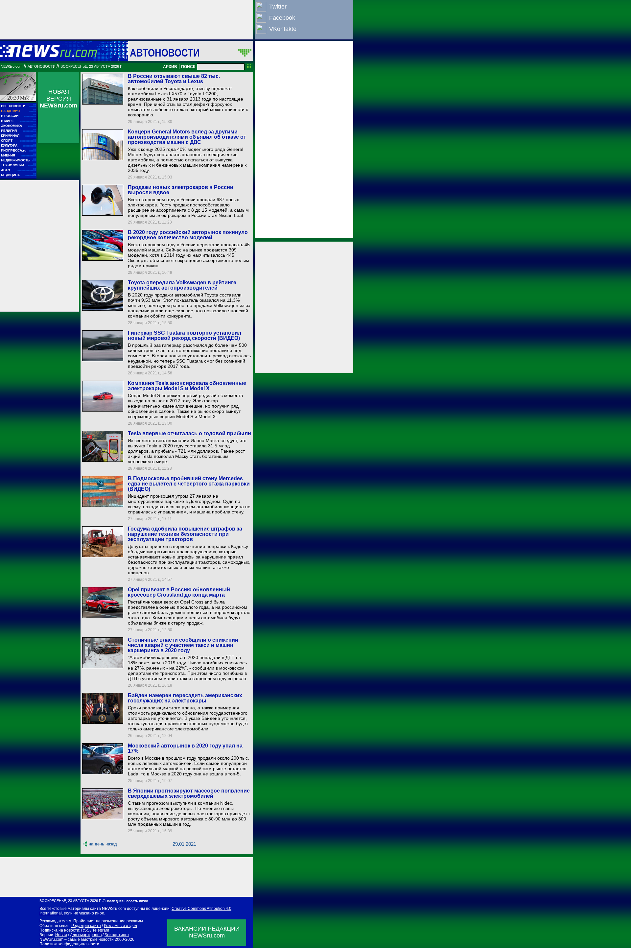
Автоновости (164, 52)
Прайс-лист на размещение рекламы (108, 921)
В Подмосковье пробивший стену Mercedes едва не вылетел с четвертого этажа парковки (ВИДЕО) (189, 484)
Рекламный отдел (120, 925)
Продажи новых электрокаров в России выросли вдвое (180, 189)
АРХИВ (170, 66)
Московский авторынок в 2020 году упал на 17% (185, 748)
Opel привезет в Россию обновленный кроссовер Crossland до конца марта (179, 592)
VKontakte (282, 29)
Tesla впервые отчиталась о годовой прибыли (189, 433)
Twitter (278, 6)
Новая (61, 935)
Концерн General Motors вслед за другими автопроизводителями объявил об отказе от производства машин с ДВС (187, 137)
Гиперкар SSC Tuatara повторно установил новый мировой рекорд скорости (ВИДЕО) (184, 335)
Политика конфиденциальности (69, 944)
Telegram (100, 930)
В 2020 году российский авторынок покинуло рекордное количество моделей (188, 234)
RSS (85, 930)
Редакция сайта (86, 925)
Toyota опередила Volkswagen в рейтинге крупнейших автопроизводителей (182, 285)
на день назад (103, 843)
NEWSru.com (11, 66)
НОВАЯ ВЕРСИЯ (58, 98)
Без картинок (117, 935)
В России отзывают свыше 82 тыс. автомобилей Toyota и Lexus (174, 78)
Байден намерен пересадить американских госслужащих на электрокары (185, 698)
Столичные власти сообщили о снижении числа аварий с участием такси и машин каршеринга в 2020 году (183, 645)
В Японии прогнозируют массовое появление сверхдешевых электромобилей (189, 793)
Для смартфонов (86, 935)
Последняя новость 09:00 (126, 901)
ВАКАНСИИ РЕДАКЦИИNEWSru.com (207, 932)
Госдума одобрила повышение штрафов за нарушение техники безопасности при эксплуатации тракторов (185, 534)
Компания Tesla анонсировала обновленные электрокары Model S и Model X (187, 385)
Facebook (282, 17)
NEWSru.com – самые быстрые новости (76, 939)
